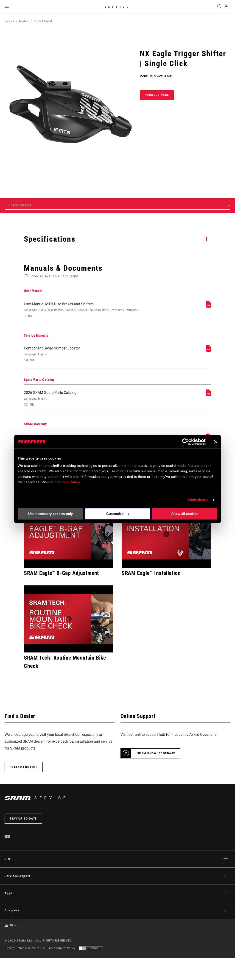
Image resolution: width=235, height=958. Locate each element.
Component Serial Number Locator (52, 354)
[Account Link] (226, 7)
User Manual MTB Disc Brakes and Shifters (81, 310)
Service (117, 6)
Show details (197, 500)
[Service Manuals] (208, 350)
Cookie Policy (68, 482)
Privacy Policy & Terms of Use (25, 948)
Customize (114, 514)
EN (10, 925)
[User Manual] (208, 306)
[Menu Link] (7, 7)
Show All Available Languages (53, 276)
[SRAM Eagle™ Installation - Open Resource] (166, 534)
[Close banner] (215, 441)
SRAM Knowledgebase (156, 753)
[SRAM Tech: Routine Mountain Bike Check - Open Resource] (68, 618)
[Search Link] (219, 7)
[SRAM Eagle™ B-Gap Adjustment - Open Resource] (68, 534)
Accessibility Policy (62, 948)
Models (24, 21)
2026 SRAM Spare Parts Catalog (50, 398)
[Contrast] (82, 948)
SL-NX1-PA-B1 (43, 21)
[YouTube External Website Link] (7, 837)
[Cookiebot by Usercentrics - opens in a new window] (185, 441)
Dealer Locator (24, 767)
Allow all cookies (184, 514)
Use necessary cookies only (50, 514)
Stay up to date (23, 818)
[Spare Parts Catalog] (208, 395)
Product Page (157, 95)
